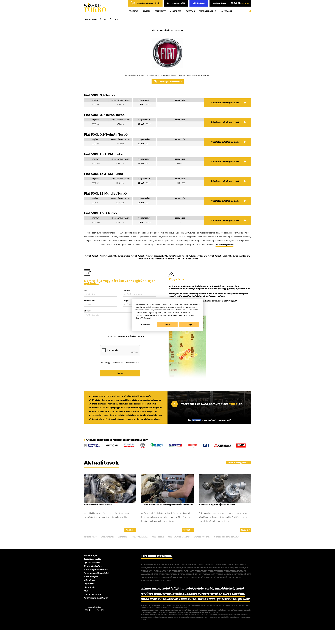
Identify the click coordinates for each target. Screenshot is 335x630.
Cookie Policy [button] (152, 315)
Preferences (145, 324)
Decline (167, 324)
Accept (189, 324)
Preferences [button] (146, 318)
